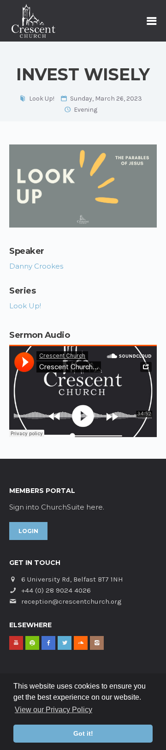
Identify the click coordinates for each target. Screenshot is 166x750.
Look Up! (41, 98)
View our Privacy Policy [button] (53, 710)
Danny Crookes (36, 266)
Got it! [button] (83, 733)
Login (28, 531)
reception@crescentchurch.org (71, 601)
